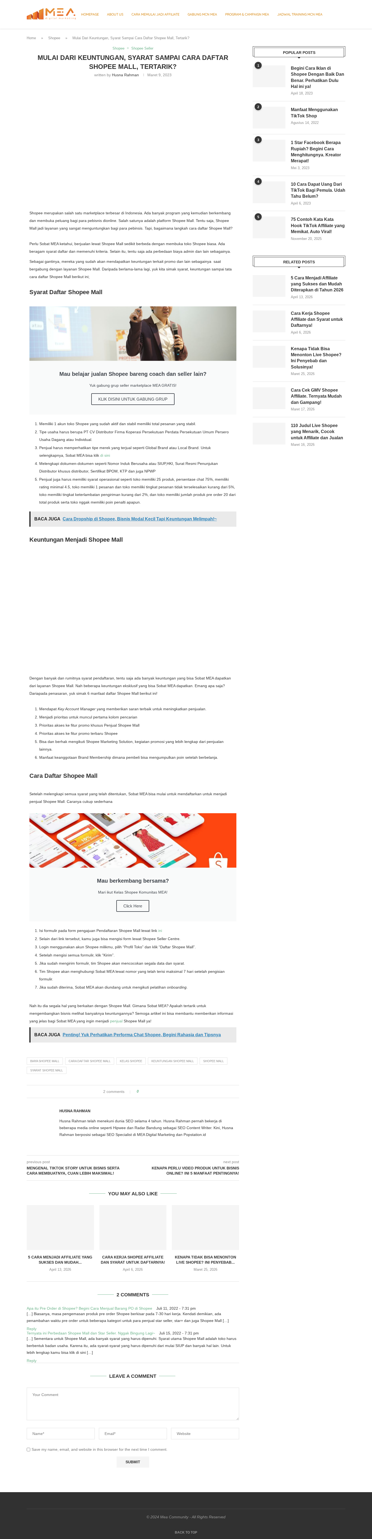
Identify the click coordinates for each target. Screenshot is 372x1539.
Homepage (90, 14)
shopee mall (213, 1061)
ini (160, 930)
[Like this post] (141, 1091)
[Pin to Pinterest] (158, 1091)
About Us (115, 14)
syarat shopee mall (46, 1070)
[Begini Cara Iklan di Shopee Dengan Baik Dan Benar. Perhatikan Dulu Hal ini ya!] (269, 76)
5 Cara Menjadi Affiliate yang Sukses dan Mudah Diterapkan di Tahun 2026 (317, 284)
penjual (116, 1021)
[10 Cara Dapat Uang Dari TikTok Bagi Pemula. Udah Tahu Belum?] (269, 192)
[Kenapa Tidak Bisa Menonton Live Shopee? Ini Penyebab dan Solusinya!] (205, 1227)
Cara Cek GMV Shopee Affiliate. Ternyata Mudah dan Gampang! (316, 396)
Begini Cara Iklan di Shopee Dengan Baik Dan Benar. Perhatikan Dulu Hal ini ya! (317, 77)
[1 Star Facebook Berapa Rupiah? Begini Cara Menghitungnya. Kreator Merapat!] (269, 150)
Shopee (54, 38)
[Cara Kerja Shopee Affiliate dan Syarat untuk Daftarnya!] (133, 1227)
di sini (105, 455)
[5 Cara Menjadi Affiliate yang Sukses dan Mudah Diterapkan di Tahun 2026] (60, 1227)
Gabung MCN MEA (202, 14)
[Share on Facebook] (147, 1091)
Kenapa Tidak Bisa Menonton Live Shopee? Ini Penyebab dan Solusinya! (316, 357)
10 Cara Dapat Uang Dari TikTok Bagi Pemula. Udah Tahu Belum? (318, 190)
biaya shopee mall (44, 1061)
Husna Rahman (125, 75)
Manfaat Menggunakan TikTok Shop (314, 112)
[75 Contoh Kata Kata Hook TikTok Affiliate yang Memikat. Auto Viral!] (269, 227)
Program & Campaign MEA (247, 14)
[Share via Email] (163, 1091)
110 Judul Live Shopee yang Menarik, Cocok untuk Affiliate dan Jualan (317, 431)
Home (31, 38)
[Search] (342, 14)
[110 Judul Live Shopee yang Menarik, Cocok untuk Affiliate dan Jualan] (269, 433)
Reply (31, 1329)
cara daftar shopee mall (90, 1061)
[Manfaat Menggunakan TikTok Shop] (269, 118)
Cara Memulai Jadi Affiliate (155, 14)
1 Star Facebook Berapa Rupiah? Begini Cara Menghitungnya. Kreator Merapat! (316, 151)
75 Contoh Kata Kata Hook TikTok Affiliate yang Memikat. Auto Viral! (318, 225)
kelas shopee (131, 1061)
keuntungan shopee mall (172, 1061)
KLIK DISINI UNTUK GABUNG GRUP (132, 399)
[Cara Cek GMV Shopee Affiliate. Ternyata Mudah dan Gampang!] (269, 398)
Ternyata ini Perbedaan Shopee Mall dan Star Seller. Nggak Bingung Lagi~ (91, 1333)
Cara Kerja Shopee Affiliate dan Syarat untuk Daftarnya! (317, 319)
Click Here (132, 906)
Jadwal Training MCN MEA (299, 14)
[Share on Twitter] (152, 1091)
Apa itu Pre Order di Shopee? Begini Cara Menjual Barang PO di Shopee (89, 1308)
